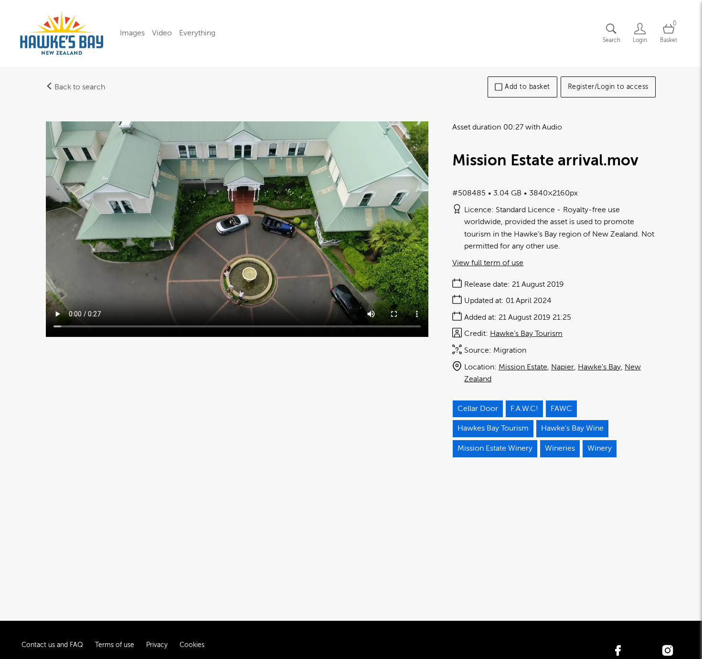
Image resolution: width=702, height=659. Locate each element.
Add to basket (527, 86)
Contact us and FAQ (52, 644)
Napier (562, 367)
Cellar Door (477, 408)
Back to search (79, 87)
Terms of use (114, 644)
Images (132, 33)
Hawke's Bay (599, 367)
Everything (197, 33)
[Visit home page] (62, 33)
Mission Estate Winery (494, 448)
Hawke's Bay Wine (572, 428)
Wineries (560, 448)
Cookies (192, 644)
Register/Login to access (608, 86)
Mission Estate (523, 367)
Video (162, 33)
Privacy (157, 644)
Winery (599, 448)
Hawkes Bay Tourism (493, 428)
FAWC (561, 408)
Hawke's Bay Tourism (526, 333)
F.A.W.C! (524, 408)
